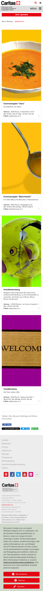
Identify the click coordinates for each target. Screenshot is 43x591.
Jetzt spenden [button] (21, 15)
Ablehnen (21, 580)
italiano (5, 468)
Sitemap (5, 454)
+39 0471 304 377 (12, 114)
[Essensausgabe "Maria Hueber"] (39, 208)
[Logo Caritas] (10, 5)
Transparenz (7, 457)
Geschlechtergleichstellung (13, 464)
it (40, 2)
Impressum (6, 450)
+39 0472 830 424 (12, 207)
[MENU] (40, 8)
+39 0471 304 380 (12, 306)
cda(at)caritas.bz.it (14, 116)
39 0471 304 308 (12, 399)
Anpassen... (21, 586)
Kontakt (5, 440)
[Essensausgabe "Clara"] (39, 115)
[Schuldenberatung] (39, 308)
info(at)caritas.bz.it (7, 505)
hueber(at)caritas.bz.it (15, 209)
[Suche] (36, 3)
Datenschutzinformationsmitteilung (18, 562)
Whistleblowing (8, 461)
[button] (7, 424)
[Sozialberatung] (39, 401)
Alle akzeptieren (21, 574)
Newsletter (6, 444)
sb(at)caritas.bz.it (14, 308)
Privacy (5, 447)
